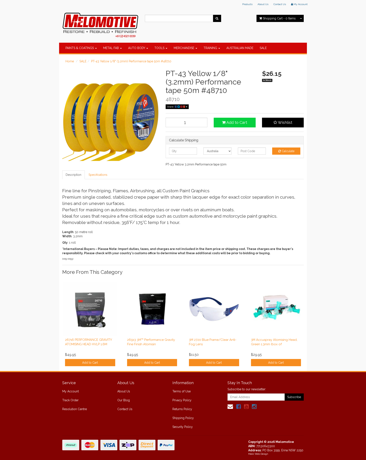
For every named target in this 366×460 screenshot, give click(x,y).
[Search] (217, 18)
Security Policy (182, 427)
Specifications (98, 174)
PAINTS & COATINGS (80, 48)
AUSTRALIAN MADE (239, 48)
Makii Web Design (258, 454)
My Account (70, 391)
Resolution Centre (74, 409)
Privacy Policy (181, 400)
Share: (171, 106)
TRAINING (211, 48)
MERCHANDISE (184, 48)
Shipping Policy (183, 418)
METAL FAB (111, 48)
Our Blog (123, 400)
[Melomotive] (100, 24)
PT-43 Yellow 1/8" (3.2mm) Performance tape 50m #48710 (131, 61)
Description (73, 174)
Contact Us (279, 4)
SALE (263, 48)
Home (69, 61)
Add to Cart (236, 122)
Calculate (287, 151)
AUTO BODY (137, 48)
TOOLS (159, 48)
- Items (279, 18)
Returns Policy (182, 409)
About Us (263, 4)
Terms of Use (181, 391)
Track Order (70, 400)
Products (247, 4)
